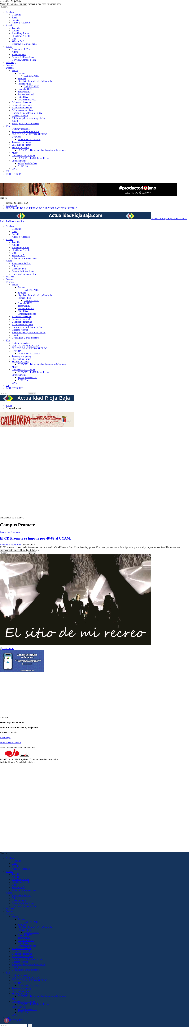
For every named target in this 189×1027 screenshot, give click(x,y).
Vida (8, 126)
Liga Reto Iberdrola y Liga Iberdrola (35, 81)
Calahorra (10, 12)
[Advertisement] (12, 471)
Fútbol (15, 70)
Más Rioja (11, 62)
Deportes (10, 68)
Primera (21, 73)
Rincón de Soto (19, 54)
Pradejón (16, 20)
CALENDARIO (31, 75)
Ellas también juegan (21, 145)
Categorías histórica (27, 99)
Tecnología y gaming (21, 142)
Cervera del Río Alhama (23, 57)
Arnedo (9, 25)
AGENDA (23, 166)
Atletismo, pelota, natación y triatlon (28, 118)
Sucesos (9, 65)
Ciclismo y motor (20, 115)
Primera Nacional (26, 94)
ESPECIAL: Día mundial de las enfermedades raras (42, 150)
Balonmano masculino (22, 110)
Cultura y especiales (21, 129)
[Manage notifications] (6, 1020)
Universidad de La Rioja (23, 155)
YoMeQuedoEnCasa (27, 163)
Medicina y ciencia (20, 147)
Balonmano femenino (22, 107)
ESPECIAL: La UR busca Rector (33, 158)
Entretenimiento (19, 160)
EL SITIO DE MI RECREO (25, 131)
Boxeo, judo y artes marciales (25, 123)
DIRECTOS (14, 174)
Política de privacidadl (10, 742)
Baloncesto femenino (21, 102)
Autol (14, 17)
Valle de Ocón (18, 41)
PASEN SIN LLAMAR (29, 139)
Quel (14, 38)
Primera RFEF (24, 83)
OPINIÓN (17, 137)
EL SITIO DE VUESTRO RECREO (29, 134)
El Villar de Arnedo (21, 36)
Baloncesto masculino (22, 105)
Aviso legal (5, 737)
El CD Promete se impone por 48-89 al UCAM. (35, 538)
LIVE (14, 168)
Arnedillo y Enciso (20, 33)
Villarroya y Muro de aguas (24, 44)
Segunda (22, 78)
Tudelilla (16, 28)
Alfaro (9, 46)
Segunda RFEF (25, 89)
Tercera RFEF (24, 91)
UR (7, 171)
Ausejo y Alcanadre (21, 22)
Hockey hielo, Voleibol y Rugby (27, 113)
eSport (15, 121)
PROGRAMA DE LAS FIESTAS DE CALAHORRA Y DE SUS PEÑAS (41, 208)
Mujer (14, 152)
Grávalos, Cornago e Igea (24, 60)
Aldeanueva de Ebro (21, 49)
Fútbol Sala (23, 97)
